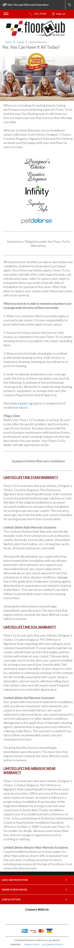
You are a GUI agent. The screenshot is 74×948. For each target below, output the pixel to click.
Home (8, 42)
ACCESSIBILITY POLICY (52, 944)
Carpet (20, 42)
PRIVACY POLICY (32, 944)
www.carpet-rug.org (24, 403)
